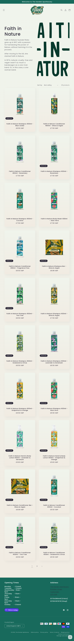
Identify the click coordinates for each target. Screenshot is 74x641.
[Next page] (42, 566)
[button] (4, 10)
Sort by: (39, 85)
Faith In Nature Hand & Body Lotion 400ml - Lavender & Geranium (20, 457)
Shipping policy (65, 632)
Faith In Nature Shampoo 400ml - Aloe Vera (54, 409)
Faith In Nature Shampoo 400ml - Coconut (19, 219)
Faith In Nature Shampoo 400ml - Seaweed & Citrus (19, 362)
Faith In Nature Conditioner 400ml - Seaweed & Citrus (54, 553)
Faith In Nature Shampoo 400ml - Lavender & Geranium (54, 362)
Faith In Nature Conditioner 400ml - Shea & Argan (54, 125)
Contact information (63, 634)
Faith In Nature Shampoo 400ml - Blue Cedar (19, 125)
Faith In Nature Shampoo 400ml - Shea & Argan (54, 314)
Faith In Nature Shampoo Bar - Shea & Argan (54, 267)
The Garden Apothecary (22, 632)
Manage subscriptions (63, 636)
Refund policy (35, 632)
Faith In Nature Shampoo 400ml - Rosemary (54, 172)
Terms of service (54, 632)
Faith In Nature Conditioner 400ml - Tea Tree (20, 553)
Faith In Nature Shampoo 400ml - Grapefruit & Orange (19, 409)
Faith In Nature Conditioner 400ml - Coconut (54, 506)
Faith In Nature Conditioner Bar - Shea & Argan (20, 506)
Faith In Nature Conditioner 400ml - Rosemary (20, 172)
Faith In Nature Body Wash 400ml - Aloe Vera (54, 219)
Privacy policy (44, 632)
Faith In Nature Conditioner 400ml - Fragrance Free (20, 267)
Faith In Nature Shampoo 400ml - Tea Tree (19, 314)
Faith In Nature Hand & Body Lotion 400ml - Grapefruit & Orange (54, 457)
